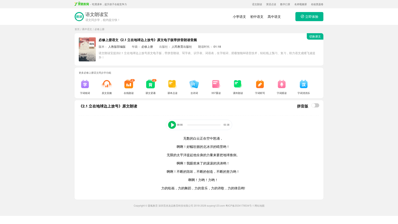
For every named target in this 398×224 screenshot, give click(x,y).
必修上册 (99, 29)
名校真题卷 (317, 4)
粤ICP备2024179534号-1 (240, 205)
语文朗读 (257, 4)
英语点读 (271, 4)
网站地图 (260, 205)
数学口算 (285, 4)
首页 (77, 29)
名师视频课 (300, 4)
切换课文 (315, 36)
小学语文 (239, 16)
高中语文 (274, 16)
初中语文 (256, 16)
